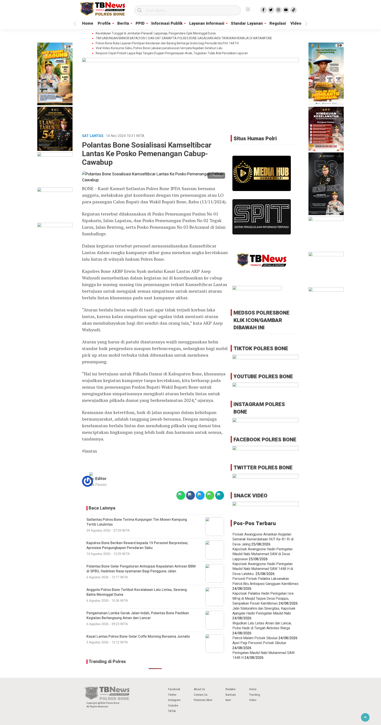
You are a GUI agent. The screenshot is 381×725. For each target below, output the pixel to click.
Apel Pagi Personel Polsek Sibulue (259, 642)
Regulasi (277, 23)
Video (295, 23)
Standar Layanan (247, 23)
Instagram (174, 700)
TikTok (172, 711)
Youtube (173, 706)
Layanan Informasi (206, 23)
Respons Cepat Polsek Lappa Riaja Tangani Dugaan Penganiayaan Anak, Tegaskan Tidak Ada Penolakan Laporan (172, 53)
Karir (228, 700)
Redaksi (230, 689)
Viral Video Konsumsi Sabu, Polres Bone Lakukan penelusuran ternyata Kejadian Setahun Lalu (159, 48)
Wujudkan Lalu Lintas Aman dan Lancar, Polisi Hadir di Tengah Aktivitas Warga (262, 625)
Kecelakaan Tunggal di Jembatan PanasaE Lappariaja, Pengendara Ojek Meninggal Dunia (156, 33)
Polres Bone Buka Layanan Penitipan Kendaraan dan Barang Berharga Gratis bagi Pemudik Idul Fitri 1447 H (167, 43)
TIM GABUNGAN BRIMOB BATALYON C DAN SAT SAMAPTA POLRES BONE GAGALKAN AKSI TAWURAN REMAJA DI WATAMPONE (184, 38)
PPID (140, 23)
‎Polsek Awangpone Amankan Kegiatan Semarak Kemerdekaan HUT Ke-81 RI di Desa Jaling (262, 539)
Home (87, 23)
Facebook (174, 689)
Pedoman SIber (203, 700)
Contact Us (200, 695)
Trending (254, 695)
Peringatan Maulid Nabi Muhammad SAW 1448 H (263, 655)
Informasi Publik (167, 23)
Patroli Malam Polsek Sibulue (255, 638)
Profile (104, 23)
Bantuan (231, 695)
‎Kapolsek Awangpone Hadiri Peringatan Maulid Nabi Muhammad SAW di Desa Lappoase (262, 554)
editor (100, 479)
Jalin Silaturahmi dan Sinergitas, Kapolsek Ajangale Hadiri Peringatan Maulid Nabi (263, 611)
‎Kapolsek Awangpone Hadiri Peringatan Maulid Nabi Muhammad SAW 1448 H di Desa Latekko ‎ (262, 568)
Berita (123, 23)
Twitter (172, 695)
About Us (199, 689)
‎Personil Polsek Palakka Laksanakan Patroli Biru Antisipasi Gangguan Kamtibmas (265, 581)
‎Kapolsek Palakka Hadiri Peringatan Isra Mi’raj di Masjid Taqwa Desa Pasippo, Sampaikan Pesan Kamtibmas (262, 598)
